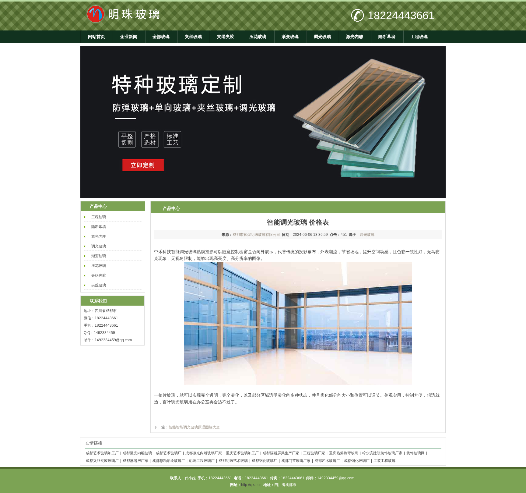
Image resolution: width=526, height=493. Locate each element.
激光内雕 (354, 36)
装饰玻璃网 (415, 453)
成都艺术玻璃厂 (168, 453)
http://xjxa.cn (251, 485)
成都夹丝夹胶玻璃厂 (102, 461)
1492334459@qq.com (113, 340)
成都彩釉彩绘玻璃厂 (168, 461)
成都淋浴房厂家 (135, 461)
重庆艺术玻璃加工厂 (242, 453)
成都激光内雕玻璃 (137, 453)
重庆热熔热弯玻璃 (343, 453)
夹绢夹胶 (225, 36)
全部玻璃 (161, 36)
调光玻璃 (322, 36)
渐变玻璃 (290, 36)
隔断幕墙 (386, 36)
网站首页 (96, 36)
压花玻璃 (257, 36)
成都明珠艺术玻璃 (233, 461)
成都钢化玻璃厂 (264, 461)
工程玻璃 (419, 36)
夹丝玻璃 (193, 36)
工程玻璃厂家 (314, 453)
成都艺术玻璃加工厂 (102, 453)
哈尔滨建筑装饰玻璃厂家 (382, 453)
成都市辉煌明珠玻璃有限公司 (256, 234)
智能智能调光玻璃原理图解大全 (194, 427)
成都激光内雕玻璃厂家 (203, 453)
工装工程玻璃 (384, 461)
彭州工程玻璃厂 (202, 461)
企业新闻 (128, 36)
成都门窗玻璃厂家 (295, 461)
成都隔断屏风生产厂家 (281, 453)
